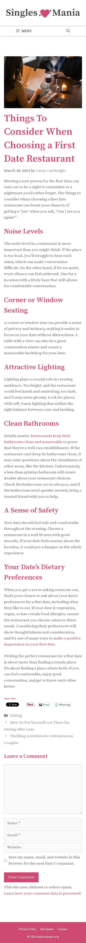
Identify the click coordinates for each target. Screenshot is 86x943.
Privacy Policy (27, 929)
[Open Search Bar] (68, 31)
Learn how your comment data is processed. (43, 893)
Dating (16, 715)
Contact (63, 929)
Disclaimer (47, 929)
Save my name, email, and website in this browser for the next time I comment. (44, 860)
